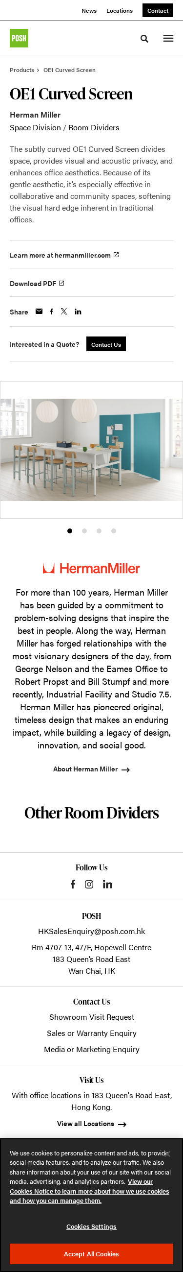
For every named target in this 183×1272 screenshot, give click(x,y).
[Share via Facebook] (51, 311)
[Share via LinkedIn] (78, 311)
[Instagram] (89, 884)
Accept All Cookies (91, 1253)
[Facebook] (73, 884)
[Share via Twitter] (64, 311)
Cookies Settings (91, 1226)
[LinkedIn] (107, 884)
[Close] (167, 1154)
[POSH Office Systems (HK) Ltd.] (19, 38)
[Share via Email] (39, 311)
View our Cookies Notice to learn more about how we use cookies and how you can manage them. (89, 1190)
